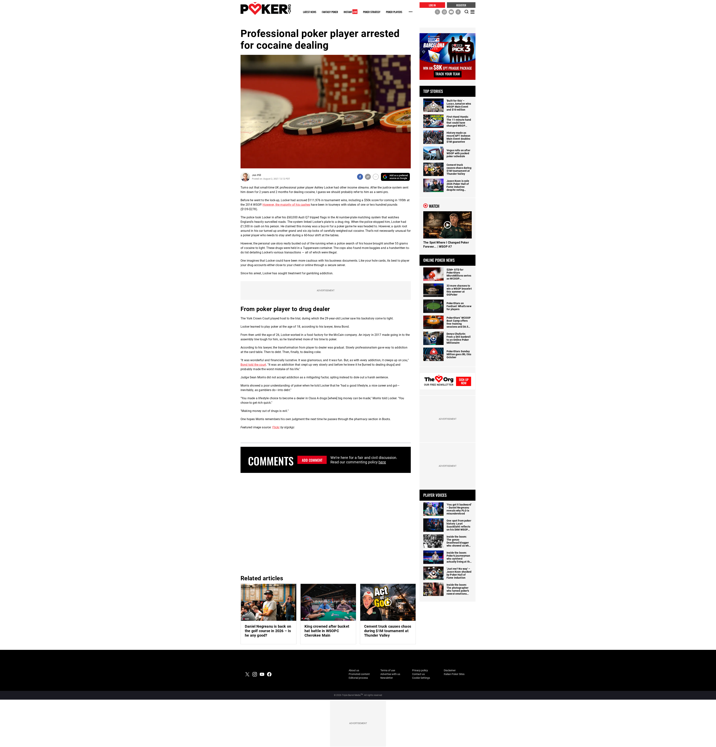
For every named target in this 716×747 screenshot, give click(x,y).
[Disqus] (326, 523)
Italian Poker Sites (454, 674)
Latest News (309, 12)
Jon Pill (256, 175)
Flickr (276, 427)
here (382, 462)
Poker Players (394, 12)
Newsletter (386, 677)
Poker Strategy (371, 12)
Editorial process (358, 677)
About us (354, 670)
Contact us (418, 674)
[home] (266, 8)
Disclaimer (450, 670)
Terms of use (387, 670)
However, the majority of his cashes (286, 204)
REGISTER (461, 5)
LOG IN (432, 5)
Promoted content (359, 674)
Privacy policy (420, 670)
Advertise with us (390, 674)
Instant (350, 12)
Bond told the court (253, 364)
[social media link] (437, 11)
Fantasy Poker (330, 12)
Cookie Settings (421, 677)
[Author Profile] (245, 177)
